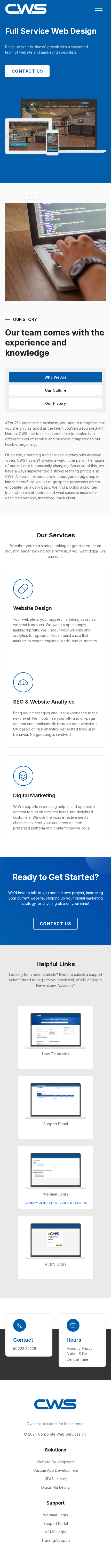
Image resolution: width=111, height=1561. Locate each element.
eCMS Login (55, 1532)
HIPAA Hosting (56, 1479)
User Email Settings (73, 1202)
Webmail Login (55, 1515)
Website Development (56, 1462)
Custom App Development (55, 1470)
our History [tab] (55, 403)
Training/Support (55, 1540)
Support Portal (55, 1523)
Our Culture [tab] (55, 390)
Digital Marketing (55, 1487)
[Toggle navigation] (98, 8)
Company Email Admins (41, 1202)
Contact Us (27, 71)
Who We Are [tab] (55, 377)
